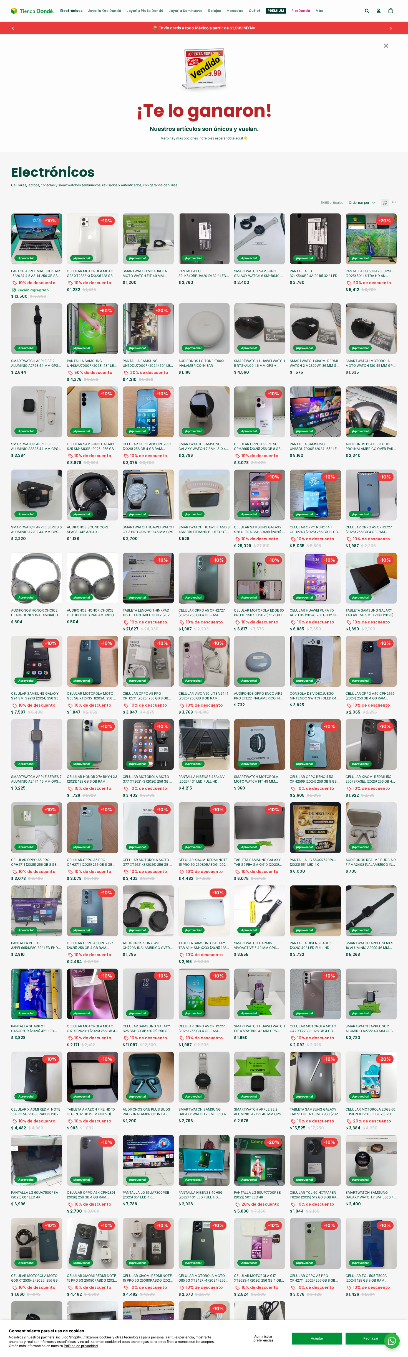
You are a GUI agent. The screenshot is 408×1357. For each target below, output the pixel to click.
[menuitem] (71, 11)
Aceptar (317, 1338)
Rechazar (371, 1338)
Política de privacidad (81, 1346)
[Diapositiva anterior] (13, 28)
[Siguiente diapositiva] (391, 28)
